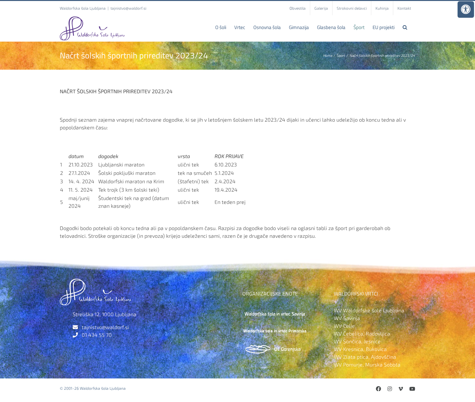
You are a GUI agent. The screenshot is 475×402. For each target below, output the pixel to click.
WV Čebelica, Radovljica (362, 333)
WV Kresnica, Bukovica (360, 349)
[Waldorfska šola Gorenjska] (274, 346)
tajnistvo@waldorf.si (128, 8)
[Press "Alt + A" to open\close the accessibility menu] (466, 9)
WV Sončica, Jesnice (357, 341)
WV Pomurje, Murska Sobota (367, 364)
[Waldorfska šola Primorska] (274, 328)
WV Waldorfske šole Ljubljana (369, 310)
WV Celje (344, 326)
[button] (405, 27)
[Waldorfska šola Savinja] (274, 310)
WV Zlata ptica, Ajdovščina (365, 357)
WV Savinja (347, 318)
